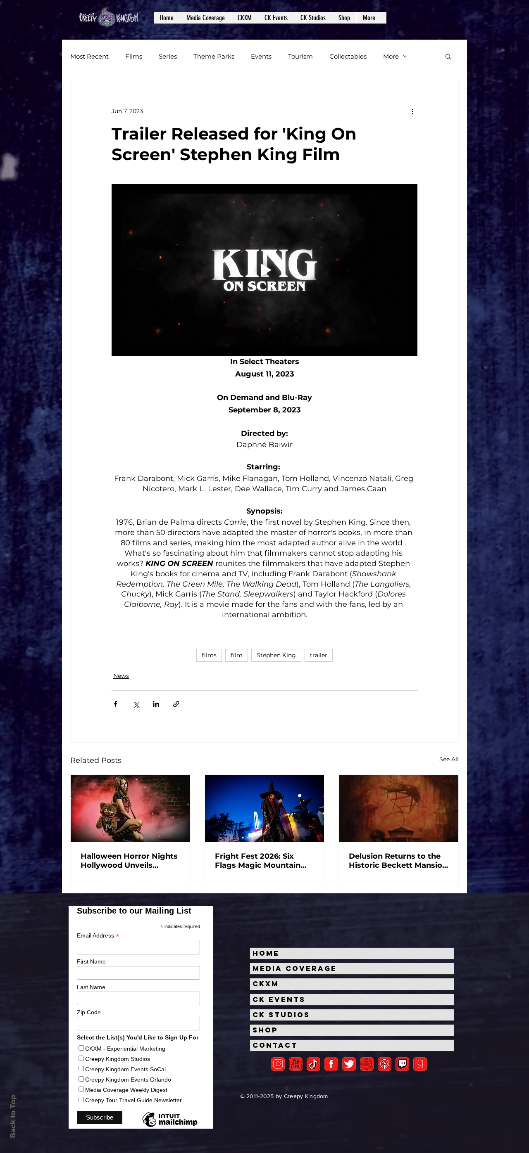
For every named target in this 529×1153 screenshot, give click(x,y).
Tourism (300, 56)
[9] (420, 1064)
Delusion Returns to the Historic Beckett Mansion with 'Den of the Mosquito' (398, 861)
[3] (331, 1064)
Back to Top (13, 1116)
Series (168, 56)
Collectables (348, 56)
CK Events (279, 999)
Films (133, 56)
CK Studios (281, 1014)
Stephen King (276, 655)
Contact (275, 1045)
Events (261, 56)
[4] (349, 1064)
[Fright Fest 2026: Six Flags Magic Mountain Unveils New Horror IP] (264, 808)
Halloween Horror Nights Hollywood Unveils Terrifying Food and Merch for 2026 (129, 861)
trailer (318, 655)
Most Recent (89, 56)
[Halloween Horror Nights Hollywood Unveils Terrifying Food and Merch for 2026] (130, 808)
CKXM (266, 983)
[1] (313, 1064)
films (209, 655)
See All (449, 759)
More (391, 56)
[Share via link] (176, 704)
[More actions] (412, 111)
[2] (278, 1064)
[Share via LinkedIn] (156, 704)
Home (266, 953)
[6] (367, 1064)
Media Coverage (295, 968)
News (121, 675)
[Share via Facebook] (115, 704)
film (237, 655)
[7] (384, 1064)
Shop (265, 1030)
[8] (402, 1064)
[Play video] (264, 270)
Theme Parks (213, 56)
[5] (295, 1064)
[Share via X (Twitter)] (136, 704)
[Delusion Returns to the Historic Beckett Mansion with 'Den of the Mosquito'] (398, 808)
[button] (205, 18)
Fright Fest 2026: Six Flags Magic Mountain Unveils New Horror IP (258, 861)
